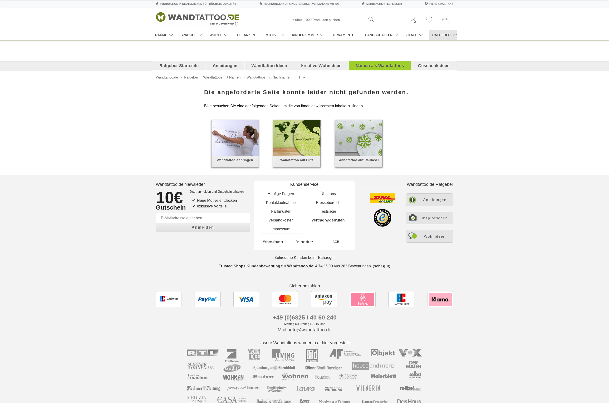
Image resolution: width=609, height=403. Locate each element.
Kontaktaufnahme (281, 203)
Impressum (281, 229)
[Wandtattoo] (197, 18)
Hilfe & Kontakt (441, 3)
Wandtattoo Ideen (269, 65)
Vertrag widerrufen (328, 220)
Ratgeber (191, 77)
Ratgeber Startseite (179, 65)
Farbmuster (280, 211)
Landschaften (379, 35)
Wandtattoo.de (167, 77)
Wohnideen (435, 236)
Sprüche (188, 35)
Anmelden (203, 227)
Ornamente (343, 35)
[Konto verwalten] (413, 20)
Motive (272, 35)
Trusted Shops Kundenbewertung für (266, 266)
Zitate (411, 35)
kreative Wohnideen (321, 65)
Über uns (328, 194)
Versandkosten (281, 220)
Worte (216, 35)
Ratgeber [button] (441, 35)
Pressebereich (328, 203)
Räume (161, 35)
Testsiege (328, 211)
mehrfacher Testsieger (384, 3)
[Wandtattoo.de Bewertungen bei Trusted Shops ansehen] (382, 225)
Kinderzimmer (305, 35)
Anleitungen (225, 65)
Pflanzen (246, 35)
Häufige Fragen (281, 194)
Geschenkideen (434, 65)
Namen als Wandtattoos (380, 65)
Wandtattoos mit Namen (222, 77)
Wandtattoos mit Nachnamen (268, 77)
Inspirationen (435, 218)
